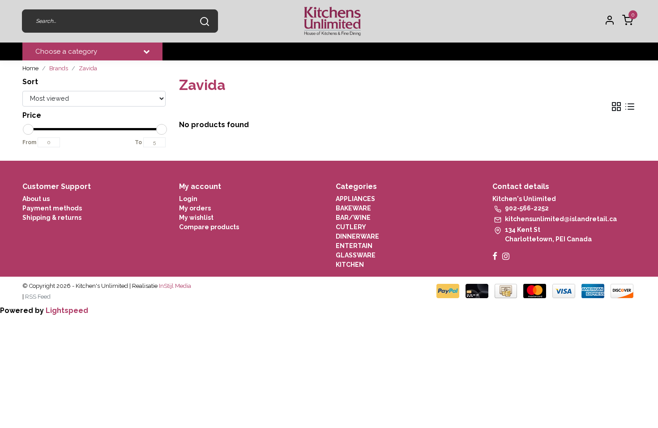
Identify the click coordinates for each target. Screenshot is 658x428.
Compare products (209, 227)
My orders (195, 208)
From (29, 142)
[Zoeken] (205, 21)
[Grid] (616, 106)
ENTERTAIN (354, 245)
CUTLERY (351, 227)
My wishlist (196, 217)
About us (36, 198)
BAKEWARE (353, 208)
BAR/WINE (353, 217)
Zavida (88, 68)
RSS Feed (38, 296)
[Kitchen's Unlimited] (332, 21)
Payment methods (52, 208)
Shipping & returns (51, 217)
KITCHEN (350, 264)
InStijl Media (174, 285)
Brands (58, 68)
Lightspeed (67, 310)
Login (188, 198)
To (138, 142)
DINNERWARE (357, 236)
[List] (630, 106)
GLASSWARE (356, 255)
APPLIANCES (355, 198)
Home (30, 68)
